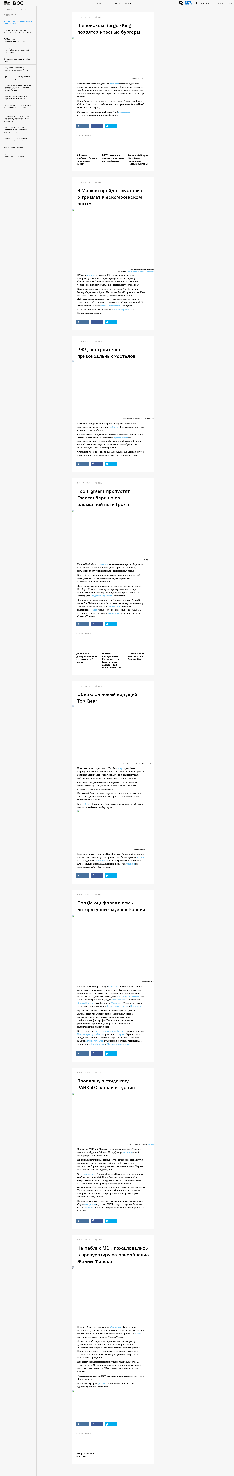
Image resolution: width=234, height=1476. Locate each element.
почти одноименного (111, 305)
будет (94, 610)
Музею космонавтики (118, 1044)
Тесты (99, 3)
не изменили (101, 860)
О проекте (206, 3)
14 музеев (121, 1034)
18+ (230, 3)
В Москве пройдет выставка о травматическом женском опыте (18, 31)
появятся (114, 84)
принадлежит (121, 438)
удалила (102, 1383)
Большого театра (94, 1041)
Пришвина (135, 1006)
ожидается (113, 613)
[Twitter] (111, 126)
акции (140, 857)
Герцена (124, 1006)
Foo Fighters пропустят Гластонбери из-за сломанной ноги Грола (16, 50)
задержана (88, 1207)
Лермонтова (112, 1006)
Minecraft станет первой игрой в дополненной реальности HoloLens (17, 107)
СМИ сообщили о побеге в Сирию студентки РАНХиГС (15, 97)
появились (113, 987)
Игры (108, 3)
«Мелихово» (118, 1000)
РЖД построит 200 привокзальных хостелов (14, 40)
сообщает (114, 427)
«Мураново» (116, 1003)
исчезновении (88, 1174)
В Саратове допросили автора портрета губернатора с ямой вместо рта (16, 118)
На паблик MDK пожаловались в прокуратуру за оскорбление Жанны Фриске (17, 87)
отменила (103, 564)
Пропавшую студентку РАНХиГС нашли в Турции (17, 77)
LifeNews (151, 1144)
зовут (120, 768)
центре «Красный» (122, 310)
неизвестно (115, 607)
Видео (117, 3)
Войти (220, 3)
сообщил (127, 1152)
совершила (90, 1204)
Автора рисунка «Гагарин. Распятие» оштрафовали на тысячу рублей (15, 129)
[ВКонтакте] (82, 126)
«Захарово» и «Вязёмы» (128, 996)
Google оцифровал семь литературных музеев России (16, 68)
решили (130, 864)
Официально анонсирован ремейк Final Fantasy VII (15, 139)
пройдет (91, 275)
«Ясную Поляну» (85, 1003)
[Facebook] (97, 126)
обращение (115, 1327)
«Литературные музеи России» (109, 1031)
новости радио (21, 9)
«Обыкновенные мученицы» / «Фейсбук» (140, 271)
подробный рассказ (102, 596)
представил (124, 112)
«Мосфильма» (97, 1044)
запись (138, 1334)
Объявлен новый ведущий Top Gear (17, 60)
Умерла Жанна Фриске (13, 147)
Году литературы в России (90, 1034)
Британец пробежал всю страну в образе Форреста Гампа (18, 155)
